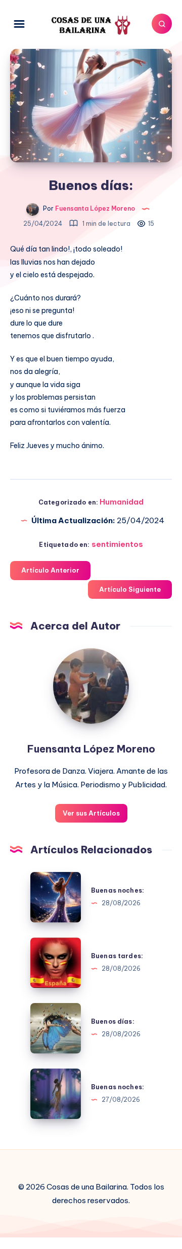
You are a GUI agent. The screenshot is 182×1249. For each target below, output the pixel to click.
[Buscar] (162, 24)
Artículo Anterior (50, 570)
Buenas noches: (117, 890)
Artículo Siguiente (130, 589)
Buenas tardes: (117, 956)
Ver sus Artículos (91, 813)
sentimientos (117, 544)
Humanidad (122, 502)
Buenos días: (112, 1021)
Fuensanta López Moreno (91, 748)
